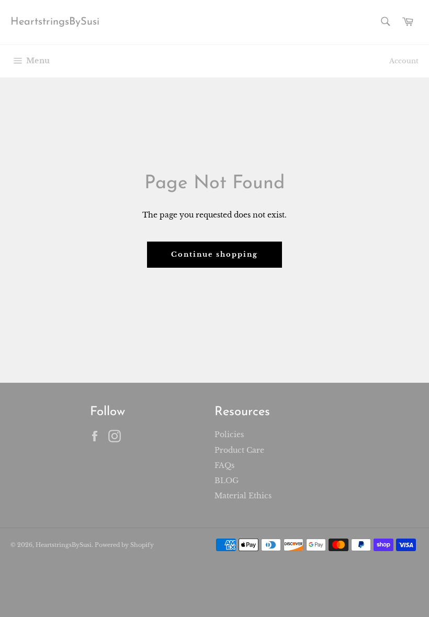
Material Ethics (243, 495)
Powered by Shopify (124, 545)
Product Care (239, 450)
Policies (229, 434)
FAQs (224, 465)
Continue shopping (214, 254)
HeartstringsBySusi (54, 22)
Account (404, 60)
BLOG (226, 480)
